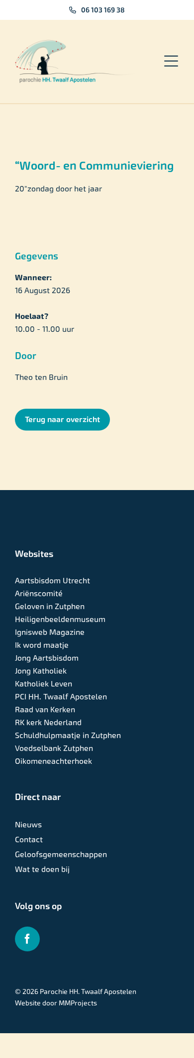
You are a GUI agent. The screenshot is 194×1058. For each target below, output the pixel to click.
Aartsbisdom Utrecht (52, 580)
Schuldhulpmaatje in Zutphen (68, 735)
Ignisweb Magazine (50, 632)
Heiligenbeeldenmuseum (60, 619)
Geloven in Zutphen (50, 606)
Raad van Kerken (45, 709)
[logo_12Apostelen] (76, 43)
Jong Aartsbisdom (47, 658)
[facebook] (27, 939)
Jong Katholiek (41, 671)
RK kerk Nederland (48, 722)
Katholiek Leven (43, 683)
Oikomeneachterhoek (53, 761)
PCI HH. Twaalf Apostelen (61, 696)
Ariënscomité (39, 593)
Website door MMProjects (56, 1003)
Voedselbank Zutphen (54, 748)
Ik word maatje (42, 645)
